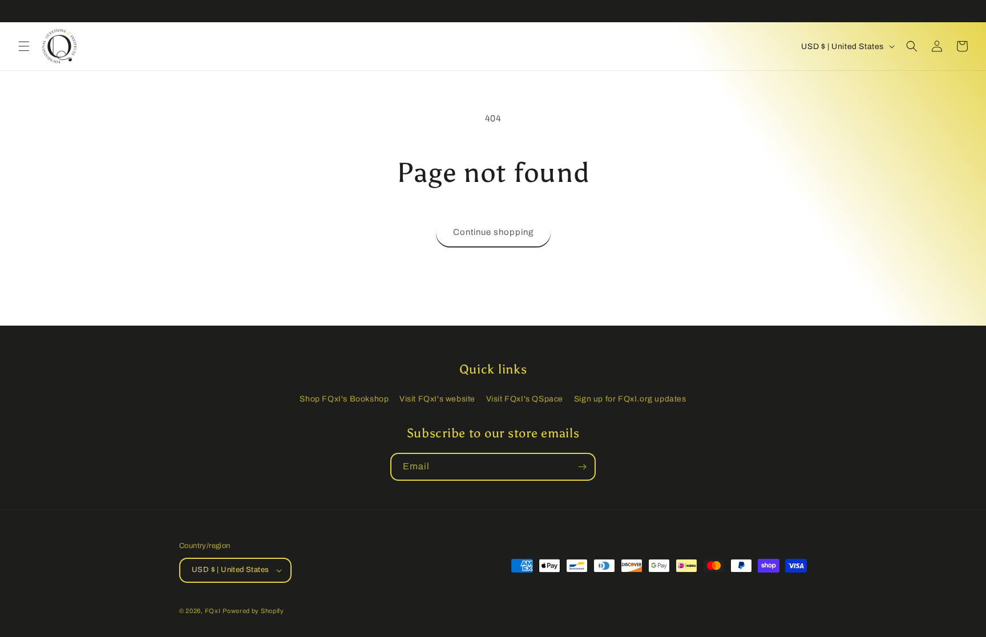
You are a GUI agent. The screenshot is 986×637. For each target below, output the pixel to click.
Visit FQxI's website (437, 399)
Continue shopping (493, 232)
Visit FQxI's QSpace (524, 399)
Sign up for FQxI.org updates (630, 399)
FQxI (213, 610)
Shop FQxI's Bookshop (344, 399)
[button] (24, 46)
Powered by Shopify (253, 610)
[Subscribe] (582, 467)
